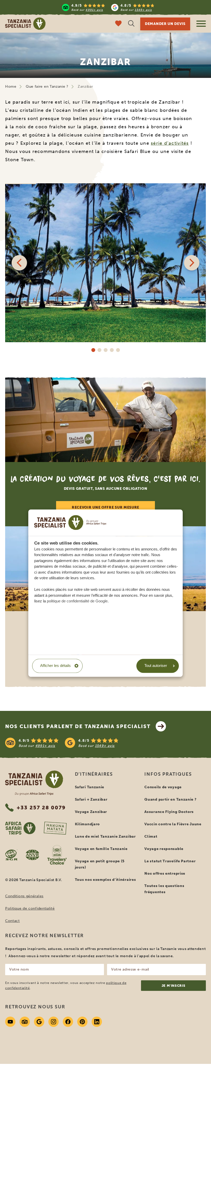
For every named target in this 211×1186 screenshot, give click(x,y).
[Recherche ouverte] (131, 24)
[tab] (93, 350)
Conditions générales (24, 896)
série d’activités (170, 143)
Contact (12, 921)
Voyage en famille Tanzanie (101, 849)
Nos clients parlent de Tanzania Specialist (78, 726)
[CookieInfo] (70, 522)
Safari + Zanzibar (91, 799)
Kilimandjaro (87, 824)
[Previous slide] (19, 262)
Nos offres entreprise (164, 873)
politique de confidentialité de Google (77, 601)
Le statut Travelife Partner (170, 861)
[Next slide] (191, 262)
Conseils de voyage (163, 787)
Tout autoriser (155, 666)
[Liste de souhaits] (118, 24)
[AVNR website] (32, 855)
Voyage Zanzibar (91, 812)
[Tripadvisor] (25, 1022)
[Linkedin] (97, 1022)
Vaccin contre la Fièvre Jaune (172, 824)
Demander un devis (165, 24)
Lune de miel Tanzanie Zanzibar (105, 836)
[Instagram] (53, 1022)
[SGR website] (11, 855)
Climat (150, 836)
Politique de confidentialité (30, 908)
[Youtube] (10, 1022)
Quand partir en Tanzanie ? (170, 799)
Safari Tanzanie (89, 787)
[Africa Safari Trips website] (20, 828)
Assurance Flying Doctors (169, 812)
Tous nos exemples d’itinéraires (105, 879)
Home (10, 86)
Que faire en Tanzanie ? (47, 86)
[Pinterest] (82, 1022)
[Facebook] (68, 1022)
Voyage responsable (163, 849)
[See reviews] (105, 743)
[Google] (39, 1022)
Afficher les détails (55, 666)
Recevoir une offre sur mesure (105, 507)
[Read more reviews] (108, 7)
